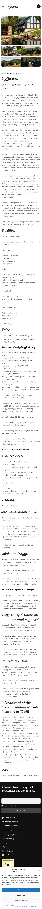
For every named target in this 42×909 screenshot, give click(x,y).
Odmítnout (21, 895)
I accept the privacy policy (14, 806)
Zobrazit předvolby (21, 901)
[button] (39, 870)
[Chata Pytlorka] (13, 6)
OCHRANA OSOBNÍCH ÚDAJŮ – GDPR (26, 906)
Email (3, 797)
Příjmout (21, 890)
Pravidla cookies (9, 905)
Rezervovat (39, 6)
